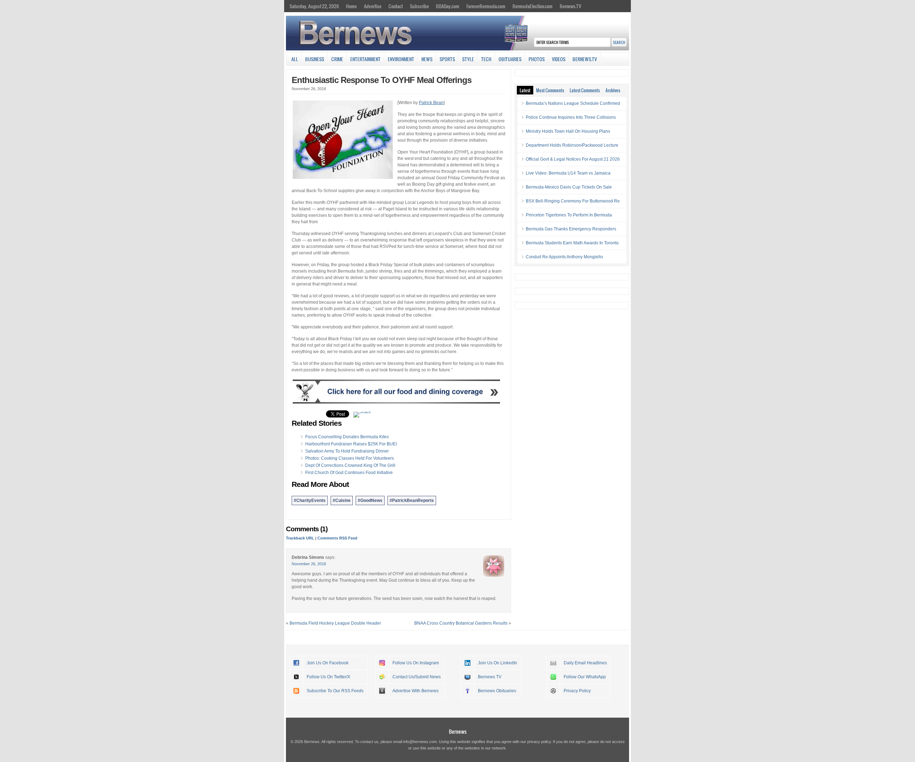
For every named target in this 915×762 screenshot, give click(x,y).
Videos (558, 59)
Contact (396, 6)
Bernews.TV (570, 6)
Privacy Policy (577, 690)
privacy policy (539, 741)
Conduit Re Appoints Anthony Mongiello (564, 256)
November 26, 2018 (309, 564)
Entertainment (365, 59)
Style (468, 59)
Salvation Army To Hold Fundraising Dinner (347, 451)
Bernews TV (489, 676)
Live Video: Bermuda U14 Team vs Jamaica (568, 173)
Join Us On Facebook (327, 662)
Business (314, 59)
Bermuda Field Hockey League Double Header (335, 623)
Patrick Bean (431, 102)
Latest (525, 90)
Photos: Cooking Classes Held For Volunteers (349, 458)
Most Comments (550, 90)
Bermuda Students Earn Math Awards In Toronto (572, 242)
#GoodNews (370, 500)
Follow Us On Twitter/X (328, 676)
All (294, 59)
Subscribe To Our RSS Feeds (335, 690)
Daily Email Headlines (585, 662)
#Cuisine (342, 500)
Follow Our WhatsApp (585, 676)
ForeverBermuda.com (485, 6)
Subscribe (419, 6)
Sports (447, 59)
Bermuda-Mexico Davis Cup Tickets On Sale (569, 187)
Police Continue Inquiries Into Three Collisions (571, 117)
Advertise (372, 6)
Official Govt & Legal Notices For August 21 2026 (573, 159)
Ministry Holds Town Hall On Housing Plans (568, 131)
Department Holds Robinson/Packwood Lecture (572, 145)
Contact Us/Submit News (416, 676)
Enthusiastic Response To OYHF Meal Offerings (381, 80)
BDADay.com (447, 6)
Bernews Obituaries (497, 690)
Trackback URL (300, 538)
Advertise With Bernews (415, 690)
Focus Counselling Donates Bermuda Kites (347, 436)
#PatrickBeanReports (412, 500)
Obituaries (510, 59)
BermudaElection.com (533, 6)
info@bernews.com (420, 741)
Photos (537, 59)
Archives (612, 90)
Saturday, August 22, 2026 (314, 6)
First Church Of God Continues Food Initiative (349, 472)
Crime (337, 59)
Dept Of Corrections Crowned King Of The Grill (350, 465)
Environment (401, 59)
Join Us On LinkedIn (497, 662)
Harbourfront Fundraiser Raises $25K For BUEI (351, 443)
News (426, 59)
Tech (486, 59)
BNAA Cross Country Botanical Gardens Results (461, 623)
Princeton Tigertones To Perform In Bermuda (569, 215)
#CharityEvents (310, 500)
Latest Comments (585, 90)
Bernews (457, 731)
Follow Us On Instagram (415, 662)
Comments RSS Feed (337, 538)
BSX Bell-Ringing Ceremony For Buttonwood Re (573, 201)
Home (351, 6)
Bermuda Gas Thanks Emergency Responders (571, 228)
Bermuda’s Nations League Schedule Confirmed (573, 103)
